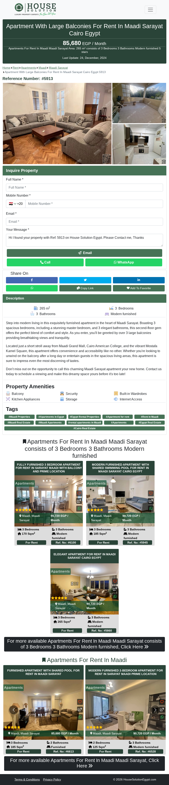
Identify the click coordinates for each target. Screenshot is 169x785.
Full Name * (14, 179)
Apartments (28, 67)
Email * (11, 213)
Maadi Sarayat (58, 67)
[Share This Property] (79, 501)
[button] (84, 123)
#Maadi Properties (19, 416)
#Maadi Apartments (50, 422)
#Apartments (119, 422)
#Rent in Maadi (149, 416)
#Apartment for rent (117, 416)
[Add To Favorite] (79, 493)
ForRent (32, 542)
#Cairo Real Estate (85, 428)
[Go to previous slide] (13, 709)
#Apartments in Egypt (51, 416)
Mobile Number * (18, 195)
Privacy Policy (52, 779)
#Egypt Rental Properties (84, 416)
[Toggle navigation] (150, 10)
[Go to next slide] (155, 709)
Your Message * (17, 229)
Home (6, 67)
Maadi (43, 67)
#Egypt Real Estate (150, 422)
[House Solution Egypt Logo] (36, 9)
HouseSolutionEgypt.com (139, 779)
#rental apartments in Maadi (84, 422)
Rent (16, 67)
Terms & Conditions (27, 779)
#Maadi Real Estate (19, 422)
